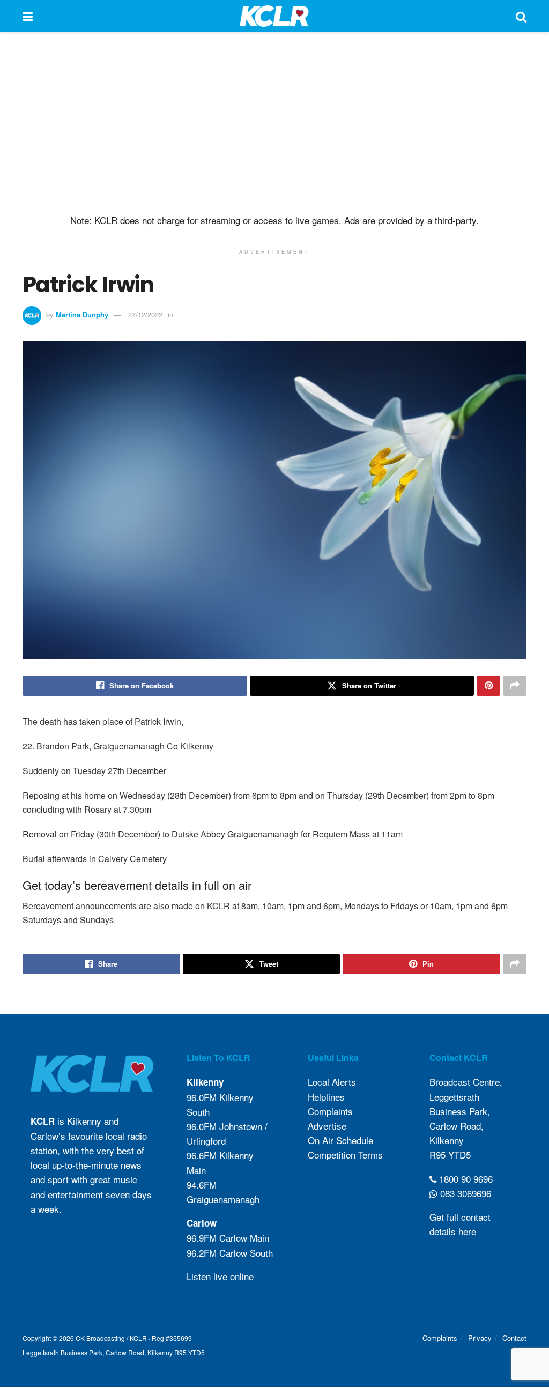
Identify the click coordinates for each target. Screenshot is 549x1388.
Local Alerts (332, 1082)
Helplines (326, 1096)
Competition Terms (345, 1155)
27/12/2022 (145, 314)
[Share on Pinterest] (488, 686)
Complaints (330, 1111)
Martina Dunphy (82, 314)
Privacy (480, 1338)
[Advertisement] (274, 123)
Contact (514, 1338)
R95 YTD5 (450, 1155)
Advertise (327, 1125)
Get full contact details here (460, 1224)
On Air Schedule (340, 1140)
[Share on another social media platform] (514, 686)
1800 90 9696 (464, 1178)
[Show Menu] (28, 16)
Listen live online (220, 1276)
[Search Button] (521, 16)
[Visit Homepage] (274, 16)
